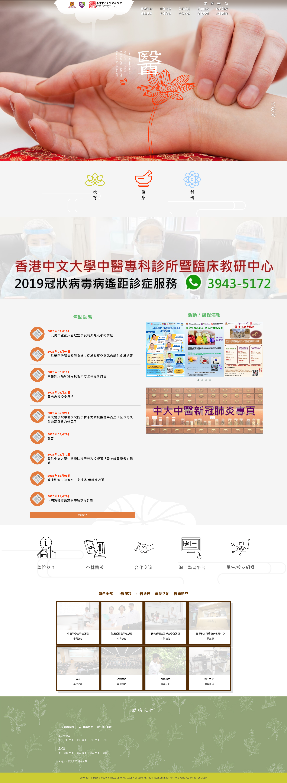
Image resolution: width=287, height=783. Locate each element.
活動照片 (121, 679)
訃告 (51, 438)
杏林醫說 (165, 13)
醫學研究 (181, 594)
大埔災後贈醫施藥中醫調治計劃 (71, 500)
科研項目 (165, 679)
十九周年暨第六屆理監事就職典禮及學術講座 (80, 335)
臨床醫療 (222, 8)
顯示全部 (106, 594)
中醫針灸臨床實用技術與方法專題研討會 (77, 376)
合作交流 (184, 13)
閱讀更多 (83, 515)
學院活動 (162, 594)
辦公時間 (69, 727)
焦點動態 (146, 13)
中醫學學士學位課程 (78, 634)
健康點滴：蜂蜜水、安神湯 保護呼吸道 (76, 480)
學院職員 (184, 8)
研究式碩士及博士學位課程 (165, 634)
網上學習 (203, 13)
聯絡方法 (87, 727)
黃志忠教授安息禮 (61, 396)
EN (219, 3)
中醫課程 (165, 8)
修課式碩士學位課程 (121, 634)
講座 (77, 679)
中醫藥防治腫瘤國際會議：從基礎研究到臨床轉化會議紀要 (90, 356)
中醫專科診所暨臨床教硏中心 (209, 634)
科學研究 (203, 8)
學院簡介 (146, 8)
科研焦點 (209, 679)
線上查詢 (106, 727)
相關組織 (222, 13)
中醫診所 (143, 594)
